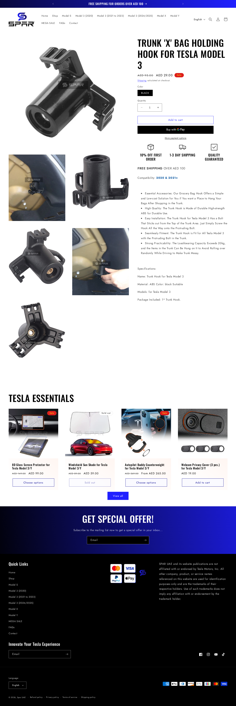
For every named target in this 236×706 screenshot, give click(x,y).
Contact (13, 633)
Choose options (33, 483)
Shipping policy (88, 697)
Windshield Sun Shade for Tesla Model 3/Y (88, 466)
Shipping (142, 80)
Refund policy (36, 697)
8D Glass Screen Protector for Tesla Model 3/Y (31, 466)
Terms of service (70, 697)
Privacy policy (52, 697)
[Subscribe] (145, 540)
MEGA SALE (15, 621)
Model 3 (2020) (17, 590)
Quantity (142, 100)
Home (12, 572)
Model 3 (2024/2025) (21, 603)
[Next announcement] (183, 4)
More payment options (175, 137)
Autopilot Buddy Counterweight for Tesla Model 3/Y (144, 466)
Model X (13, 609)
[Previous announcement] (53, 4)
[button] (210, 19)
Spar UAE (21, 697)
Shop (11, 578)
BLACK (145, 93)
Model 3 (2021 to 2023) (22, 597)
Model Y (13, 615)
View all (118, 496)
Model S (13, 584)
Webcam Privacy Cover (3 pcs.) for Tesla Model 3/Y (200, 466)
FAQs (12, 627)
